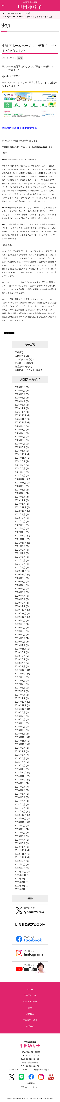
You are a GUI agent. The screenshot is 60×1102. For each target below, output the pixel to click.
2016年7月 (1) (22, 716)
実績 (28, 13)
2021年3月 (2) (22, 564)
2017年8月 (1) (22, 680)
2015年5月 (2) (22, 758)
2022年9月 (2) (22, 514)
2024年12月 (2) (22, 454)
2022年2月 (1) (22, 528)
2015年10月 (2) (22, 744)
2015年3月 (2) (22, 765)
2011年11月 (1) (22, 875)
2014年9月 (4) (22, 783)
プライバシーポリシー (30, 1087)
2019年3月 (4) (22, 638)
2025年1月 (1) (22, 451)
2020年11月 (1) (22, 571)
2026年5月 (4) (22, 398)
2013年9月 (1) (22, 825)
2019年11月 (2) (22, 613)
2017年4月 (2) (22, 695)
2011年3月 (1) (21, 889)
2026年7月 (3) (22, 390)
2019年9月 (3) (22, 620)
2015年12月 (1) (22, 737)
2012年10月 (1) (22, 857)
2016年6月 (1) (22, 719)
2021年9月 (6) (22, 546)
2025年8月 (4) (22, 429)
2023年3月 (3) (22, 497)
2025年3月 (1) (22, 447)
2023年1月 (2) (22, 504)
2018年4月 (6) (22, 663)
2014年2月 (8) (22, 808)
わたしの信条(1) (25, 359)
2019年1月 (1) (22, 645)
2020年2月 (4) (22, 603)
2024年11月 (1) (22, 458)
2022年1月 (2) (22, 532)
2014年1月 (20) (22, 811)
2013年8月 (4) (22, 829)
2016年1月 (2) (22, 734)
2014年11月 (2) (22, 776)
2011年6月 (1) (21, 886)
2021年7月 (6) (22, 553)
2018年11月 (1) (22, 649)
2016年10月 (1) (22, 709)
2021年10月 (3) (22, 543)
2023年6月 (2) (22, 486)
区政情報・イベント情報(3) (28, 370)
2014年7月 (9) (22, 790)
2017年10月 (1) (22, 673)
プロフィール (30, 995)
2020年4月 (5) (22, 596)
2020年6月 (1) (22, 588)
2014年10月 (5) (22, 779)
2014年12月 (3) (22, 772)
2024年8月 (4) (22, 461)
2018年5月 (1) (22, 659)
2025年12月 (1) (22, 415)
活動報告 (30, 1014)
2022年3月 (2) (22, 525)
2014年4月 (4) (22, 801)
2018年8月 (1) (22, 652)
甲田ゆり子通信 (30, 1020)
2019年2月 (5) (22, 642)
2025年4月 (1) (22, 444)
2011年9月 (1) (21, 878)
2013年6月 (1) (22, 836)
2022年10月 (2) (22, 511)
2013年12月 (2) (22, 815)
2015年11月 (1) (22, 741)
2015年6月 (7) (22, 755)
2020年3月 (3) (22, 599)
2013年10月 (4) (22, 822)
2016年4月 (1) (22, 727)
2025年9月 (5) (22, 426)
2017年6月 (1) (22, 688)
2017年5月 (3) (22, 691)
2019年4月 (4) (22, 634)
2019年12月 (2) (22, 610)
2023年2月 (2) (22, 500)
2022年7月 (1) (22, 518)
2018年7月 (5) (22, 656)
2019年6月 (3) (22, 627)
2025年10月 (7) (22, 422)
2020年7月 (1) (22, 585)
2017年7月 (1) (22, 684)
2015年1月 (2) (22, 769)
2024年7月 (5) (22, 465)
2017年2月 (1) (22, 698)
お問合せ (30, 1026)
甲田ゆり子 (30, 7)
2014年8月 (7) (22, 787)
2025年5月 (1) (22, 440)
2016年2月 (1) (22, 730)
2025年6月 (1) (22, 436)
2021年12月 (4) (22, 535)
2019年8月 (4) (22, 624)
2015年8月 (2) (22, 748)
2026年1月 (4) (22, 412)
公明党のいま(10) (23, 366)
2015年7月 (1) (22, 751)
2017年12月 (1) (22, 670)
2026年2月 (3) (22, 408)
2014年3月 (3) (22, 804)
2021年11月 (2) (22, 539)
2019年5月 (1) (22, 631)
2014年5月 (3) (22, 797)
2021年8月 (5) (22, 550)
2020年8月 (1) (22, 581)
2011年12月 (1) (22, 871)
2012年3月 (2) (22, 868)
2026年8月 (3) (22, 387)
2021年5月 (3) (22, 560)
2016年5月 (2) (22, 723)
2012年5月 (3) (22, 861)
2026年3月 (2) (22, 405)
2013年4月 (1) (22, 840)
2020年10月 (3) (22, 574)
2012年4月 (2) (22, 864)
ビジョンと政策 (30, 1001)
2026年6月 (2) (22, 394)
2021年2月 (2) (22, 567)
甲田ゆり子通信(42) (24, 363)
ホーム (30, 989)
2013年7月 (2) (22, 832)
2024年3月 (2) (22, 472)
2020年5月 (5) (22, 592)
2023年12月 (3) (22, 479)
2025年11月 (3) (22, 419)
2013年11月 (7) (22, 818)
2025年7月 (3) (22, 433)
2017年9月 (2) (22, 677)
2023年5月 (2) (22, 490)
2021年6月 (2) (22, 557)
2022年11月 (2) (22, 507)
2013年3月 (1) (22, 843)
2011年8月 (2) (21, 882)
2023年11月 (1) (22, 483)
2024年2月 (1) (22, 475)
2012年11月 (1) (22, 854)
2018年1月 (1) (22, 666)
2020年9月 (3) (22, 578)
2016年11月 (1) (22, 705)
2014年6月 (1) (22, 794)
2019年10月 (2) (22, 617)
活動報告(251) (22, 356)
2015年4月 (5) (22, 762)
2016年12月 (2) (22, 702)
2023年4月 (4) (22, 493)
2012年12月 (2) (22, 850)
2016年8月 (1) (22, 712)
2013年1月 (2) (22, 847)
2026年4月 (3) (22, 401)
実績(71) (19, 352)
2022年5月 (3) (22, 521)
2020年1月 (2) (22, 606)
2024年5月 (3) (22, 468)
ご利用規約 (30, 1083)
